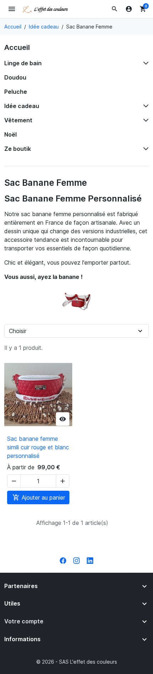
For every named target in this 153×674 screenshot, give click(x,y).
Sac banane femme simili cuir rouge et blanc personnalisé (38, 447)
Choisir (17, 331)
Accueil (17, 47)
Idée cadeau (21, 105)
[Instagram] (76, 559)
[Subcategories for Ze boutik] (144, 148)
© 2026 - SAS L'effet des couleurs (76, 662)
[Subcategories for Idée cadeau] (144, 106)
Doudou (15, 77)
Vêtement (18, 120)
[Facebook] (63, 559)
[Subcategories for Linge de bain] (144, 63)
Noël (10, 134)
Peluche (15, 91)
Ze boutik (17, 148)
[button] (114, 9)
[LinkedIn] (90, 559)
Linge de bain (23, 63)
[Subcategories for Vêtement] (144, 120)
